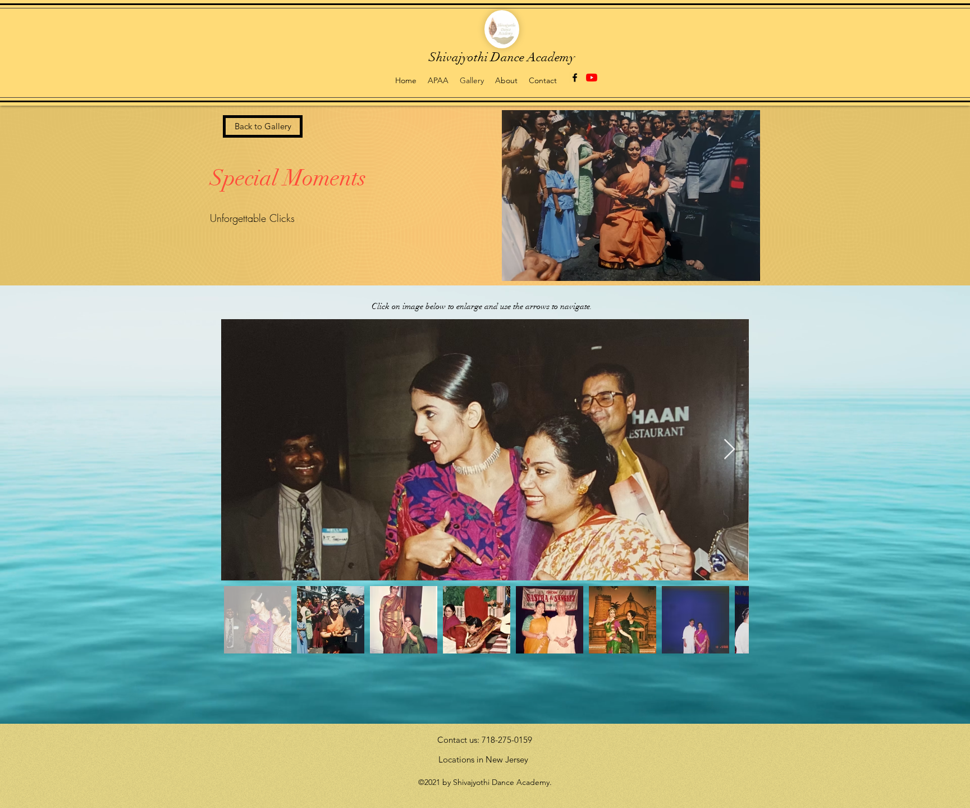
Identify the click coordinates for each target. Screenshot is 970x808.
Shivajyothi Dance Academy (502, 57)
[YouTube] (591, 77)
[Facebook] (574, 77)
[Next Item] (729, 450)
